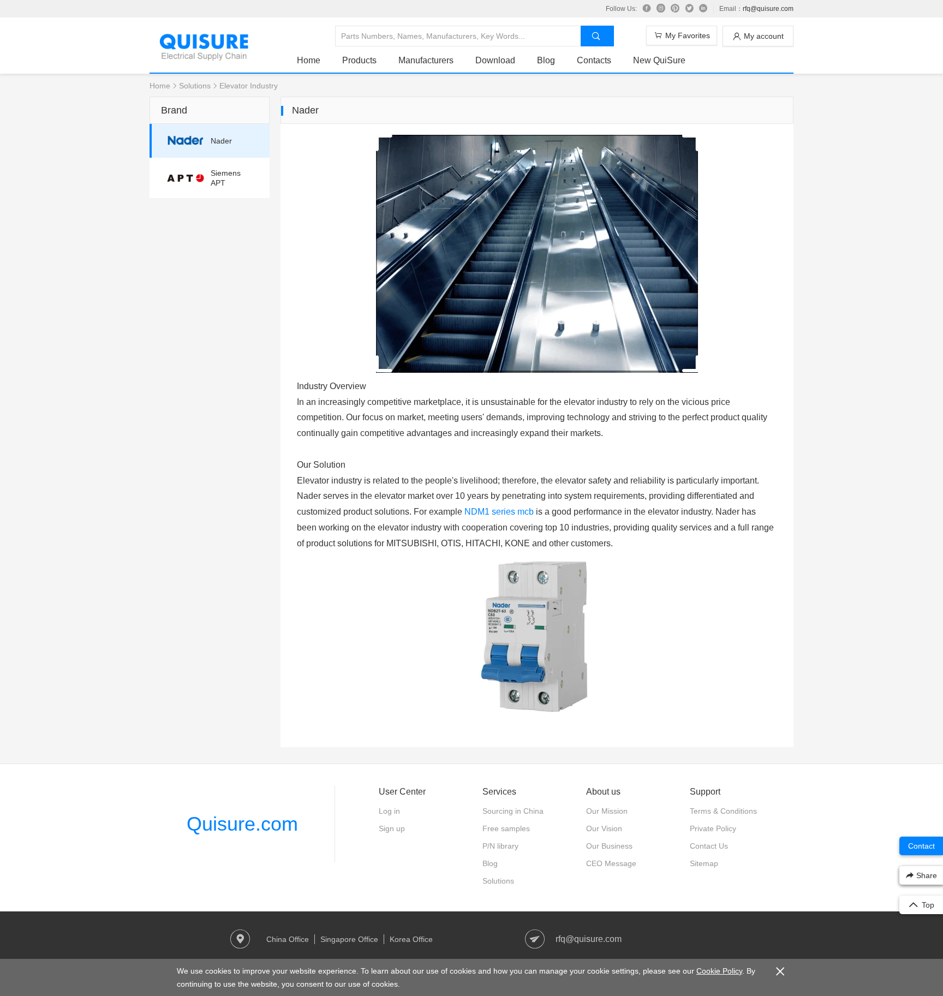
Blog (546, 60)
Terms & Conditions (723, 811)
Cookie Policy (719, 971)
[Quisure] (204, 57)
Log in (389, 811)
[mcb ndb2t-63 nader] (537, 712)
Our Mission (607, 811)
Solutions (195, 85)
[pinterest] (675, 9)
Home (308, 60)
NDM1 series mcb (499, 511)
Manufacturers (425, 60)
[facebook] (646, 9)
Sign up (392, 828)
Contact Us (709, 846)
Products (359, 60)
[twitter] (689, 9)
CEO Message (611, 863)
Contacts (594, 60)
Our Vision (604, 828)
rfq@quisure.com (768, 9)
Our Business (609, 846)
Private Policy (713, 828)
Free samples (506, 828)
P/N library (500, 846)
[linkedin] (703, 9)
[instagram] (660, 9)
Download (495, 60)
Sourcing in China (513, 811)
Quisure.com (242, 824)
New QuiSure (659, 60)
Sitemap (704, 863)
